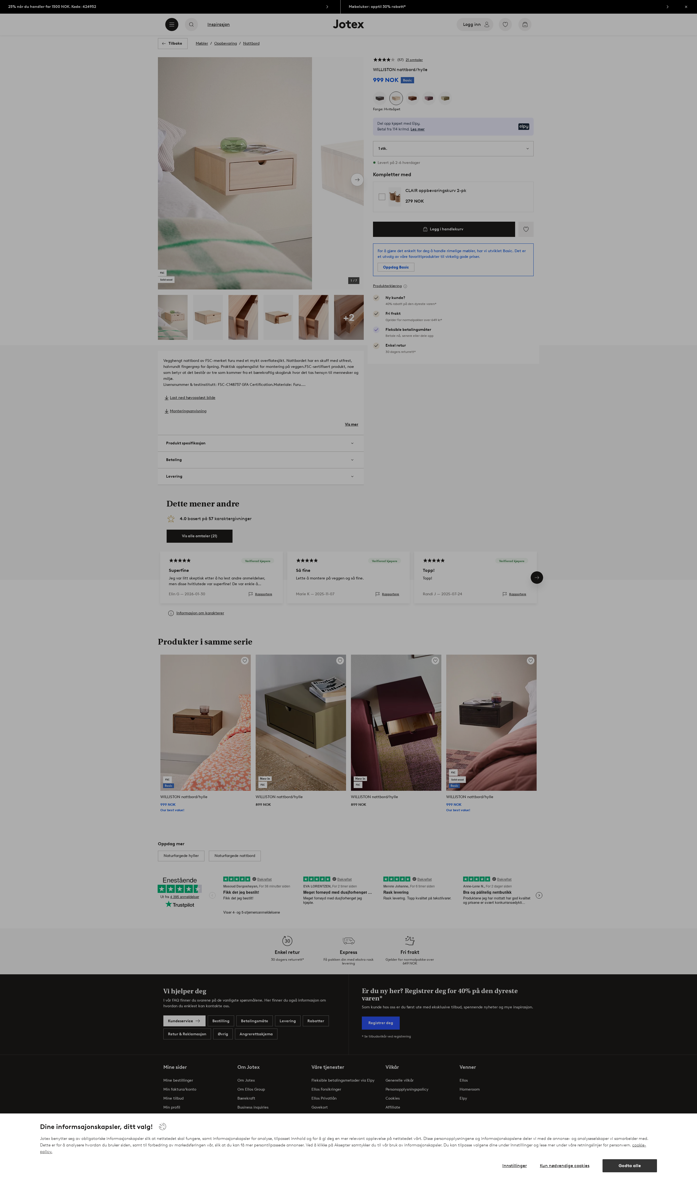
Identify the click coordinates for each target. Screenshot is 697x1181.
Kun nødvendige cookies (564, 1165)
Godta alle (630, 1165)
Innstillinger (514, 1165)
